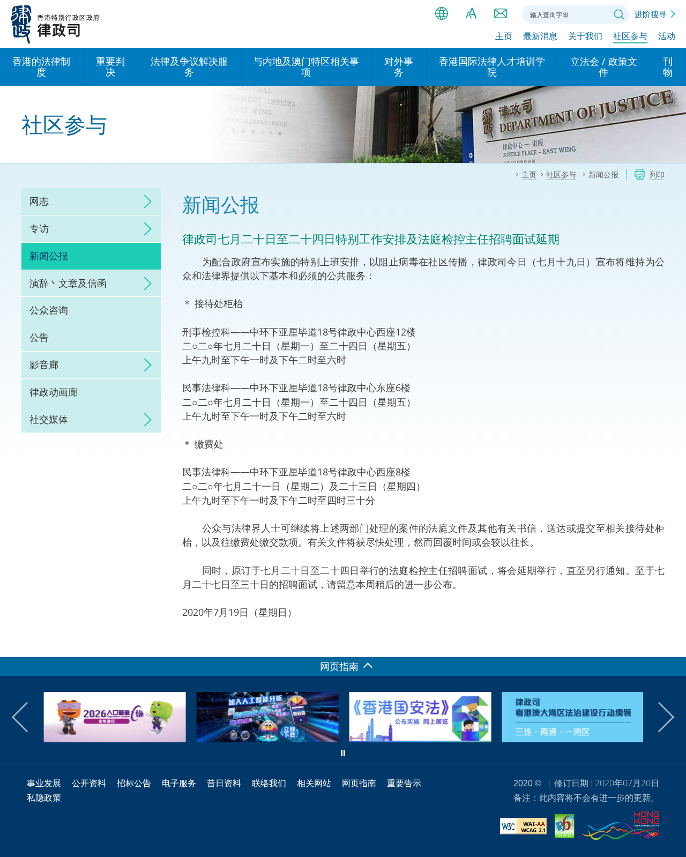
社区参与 (630, 36)
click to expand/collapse (144, 201)
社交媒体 (48, 419)
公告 (39, 337)
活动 (666, 36)
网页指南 (359, 783)
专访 (39, 228)
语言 (442, 13)
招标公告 (134, 783)
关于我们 (585, 36)
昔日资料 (224, 783)
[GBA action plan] (572, 738)
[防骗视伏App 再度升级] (267, 738)
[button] (27, 717)
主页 (503, 36)
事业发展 (44, 783)
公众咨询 (48, 309)
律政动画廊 (53, 391)
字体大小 (471, 13)
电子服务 (179, 783)
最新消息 (540, 36)
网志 (39, 201)
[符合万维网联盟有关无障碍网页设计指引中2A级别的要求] (523, 828)
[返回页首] (671, 642)
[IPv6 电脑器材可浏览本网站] (565, 827)
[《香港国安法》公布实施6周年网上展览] (419, 738)
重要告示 (404, 783)
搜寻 (619, 14)
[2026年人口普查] (114, 738)
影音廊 (43, 364)
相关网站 (314, 783)
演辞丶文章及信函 (68, 283)
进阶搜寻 (651, 14)
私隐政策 (44, 797)
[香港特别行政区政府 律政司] (55, 24)
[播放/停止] (343, 753)
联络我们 (501, 13)
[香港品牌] (620, 827)
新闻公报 (48, 255)
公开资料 (89, 783)
